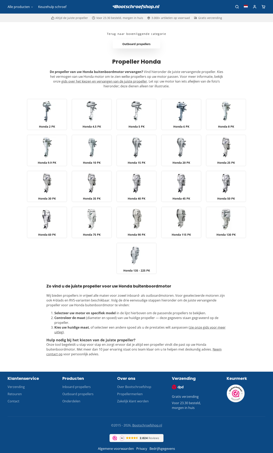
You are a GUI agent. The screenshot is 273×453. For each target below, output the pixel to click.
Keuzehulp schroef (52, 7)
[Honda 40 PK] (136, 186)
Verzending (16, 387)
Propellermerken (130, 394)
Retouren (15, 394)
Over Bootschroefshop (134, 387)
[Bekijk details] (177, 387)
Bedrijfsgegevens (162, 448)
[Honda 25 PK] (226, 150)
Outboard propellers (78, 394)
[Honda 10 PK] (92, 150)
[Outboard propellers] (136, 44)
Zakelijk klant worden (133, 401)
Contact (13, 401)
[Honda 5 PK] (136, 114)
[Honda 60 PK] (47, 222)
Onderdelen (71, 401)
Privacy (141, 448)
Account (255, 7)
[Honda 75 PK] (92, 222)
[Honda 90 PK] (136, 222)
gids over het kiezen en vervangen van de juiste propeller (104, 81)
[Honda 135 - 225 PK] (136, 258)
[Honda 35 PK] (92, 186)
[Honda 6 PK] (181, 114)
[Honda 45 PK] (181, 186)
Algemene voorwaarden (116, 448)
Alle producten (19, 7)
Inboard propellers (76, 387)
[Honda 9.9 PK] (47, 150)
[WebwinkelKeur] (236, 401)
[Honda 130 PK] (226, 222)
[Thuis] (136, 7)
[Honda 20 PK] (181, 150)
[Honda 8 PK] (226, 114)
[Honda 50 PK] (226, 186)
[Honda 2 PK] (47, 114)
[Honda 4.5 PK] (92, 114)
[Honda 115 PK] (181, 222)
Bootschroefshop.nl (147, 425)
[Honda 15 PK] (136, 150)
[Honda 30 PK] (47, 186)
